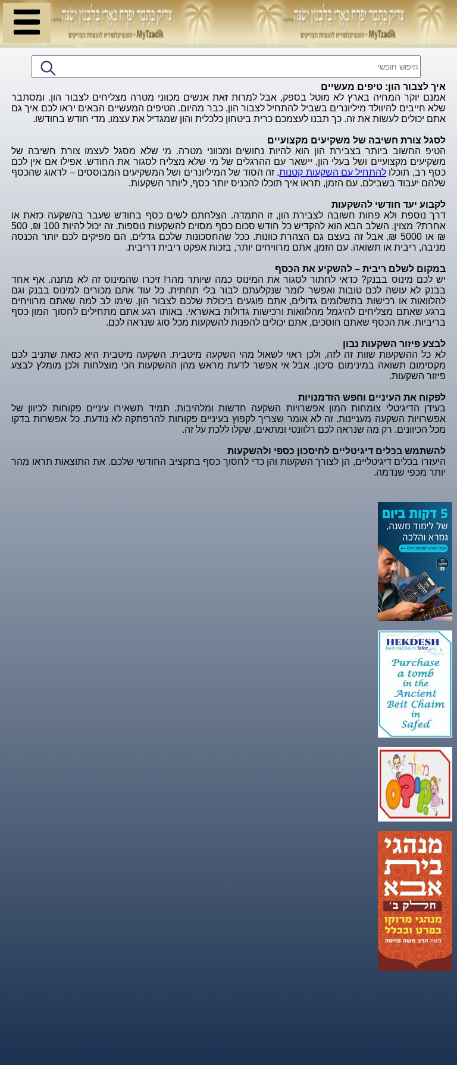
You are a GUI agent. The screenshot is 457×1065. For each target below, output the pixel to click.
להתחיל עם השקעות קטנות (332, 172)
